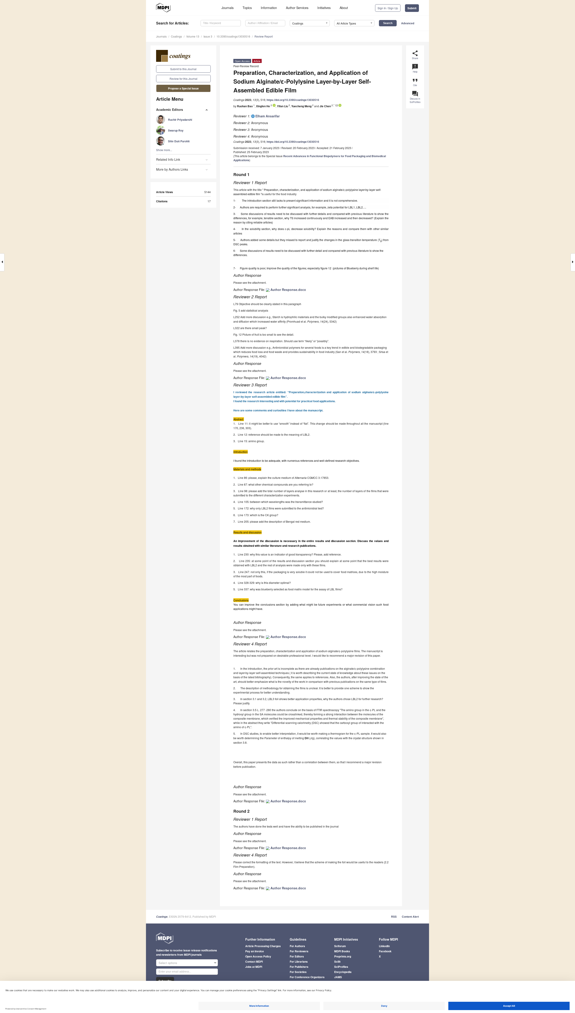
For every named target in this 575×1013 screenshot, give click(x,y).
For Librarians (299, 961)
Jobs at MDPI (253, 967)
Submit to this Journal (183, 69)
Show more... (164, 150)
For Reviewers (299, 951)
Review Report (263, 36)
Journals (227, 7)
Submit (411, 8)
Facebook (385, 951)
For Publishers (299, 967)
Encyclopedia (343, 972)
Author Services (297, 7)
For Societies (298, 972)
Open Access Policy (258, 956)
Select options (168, 963)
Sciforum (340, 946)
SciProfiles (341, 967)
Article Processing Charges (263, 946)
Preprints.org (342, 956)
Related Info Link (168, 159)
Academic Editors (169, 109)
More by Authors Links (172, 169)
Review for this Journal (183, 78)
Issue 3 (207, 36)
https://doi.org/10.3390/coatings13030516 (293, 100)
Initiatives (324, 7)
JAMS (338, 977)
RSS (394, 917)
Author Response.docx (288, 289)
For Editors (297, 956)
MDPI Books (342, 951)
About (344, 7)
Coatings (176, 36)
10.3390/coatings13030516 (233, 36)
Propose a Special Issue (183, 88)
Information (269, 7)
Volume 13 (192, 36)
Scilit (337, 961)
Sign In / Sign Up (388, 8)
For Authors (297, 946)
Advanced (407, 23)
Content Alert (410, 917)
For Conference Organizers (307, 977)
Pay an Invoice (254, 951)
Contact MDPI (254, 961)
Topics (247, 7)
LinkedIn (384, 946)
